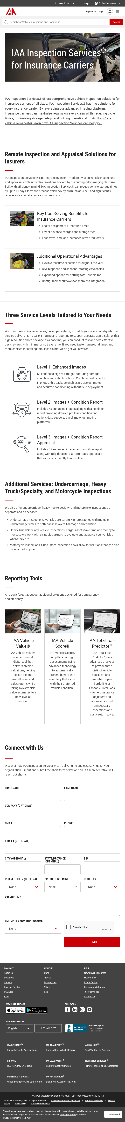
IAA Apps (8, 991)
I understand (113, 1114)
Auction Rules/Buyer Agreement (65, 1100)
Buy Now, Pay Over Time (19, 1065)
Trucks (47, 977)
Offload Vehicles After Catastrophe (24, 1081)
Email (9, 823)
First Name (12, 787)
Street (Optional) (17, 840)
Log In (101, 11)
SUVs (46, 987)
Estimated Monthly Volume (24, 920)
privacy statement (11, 1117)
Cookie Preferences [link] (40, 1103)
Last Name (71, 787)
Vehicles (49, 968)
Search (116, 21)
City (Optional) (15, 858)
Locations (9, 977)
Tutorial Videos (91, 991)
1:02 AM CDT (48, 1028)
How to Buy (90, 977)
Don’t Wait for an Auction (97, 1050)
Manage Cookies (68, 1114)
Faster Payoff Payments (58, 1065)
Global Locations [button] (107, 3)
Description (13, 896)
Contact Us (89, 996)
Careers (8, 982)
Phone (68, 823)
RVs (46, 991)
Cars (46, 972)
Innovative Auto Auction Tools (22, 1050)
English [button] (12, 1028)
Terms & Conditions (94, 1100)
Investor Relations (13, 987)
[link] (23, 666)
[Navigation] (118, 11)
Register (89, 11)
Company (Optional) (18, 805)
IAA (11, 11)
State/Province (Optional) (55, 860)
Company (9, 968)
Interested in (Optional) (22, 878)
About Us (8, 972)
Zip (86, 858)
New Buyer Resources (95, 972)
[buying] (62, 227)
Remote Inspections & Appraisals (101, 1065)
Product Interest (56, 878)
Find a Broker (90, 982)
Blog (6, 996)
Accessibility (20, 1103)
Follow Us (70, 1004)
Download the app (15, 1004)
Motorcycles (50, 982)
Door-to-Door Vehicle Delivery (60, 1050)
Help (86, 3)
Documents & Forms (94, 987)
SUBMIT (92, 942)
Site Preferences (15, 1021)
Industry (90, 878)
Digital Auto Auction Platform (61, 1081)
